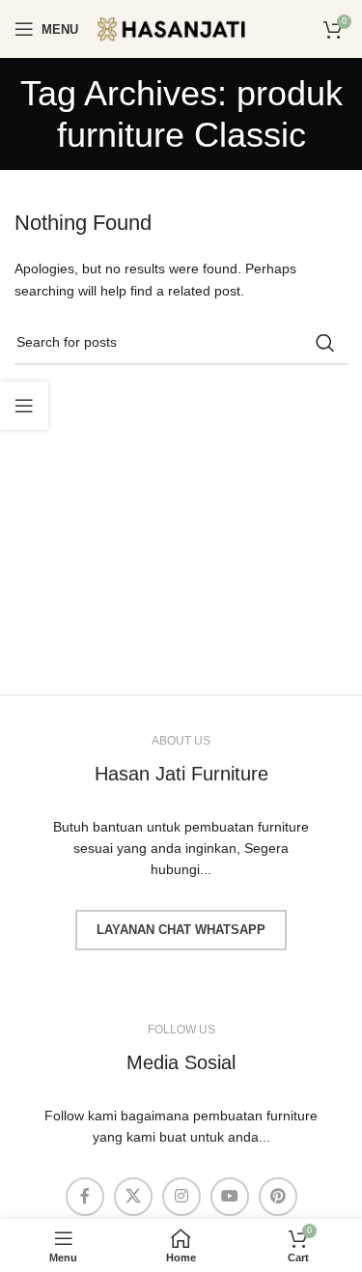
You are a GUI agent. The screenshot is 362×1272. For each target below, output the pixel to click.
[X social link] (133, 1196)
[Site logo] (184, 28)
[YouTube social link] (229, 1196)
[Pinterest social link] (278, 1196)
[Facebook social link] (85, 1196)
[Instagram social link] (181, 1196)
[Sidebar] (24, 406)
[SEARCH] (325, 343)
